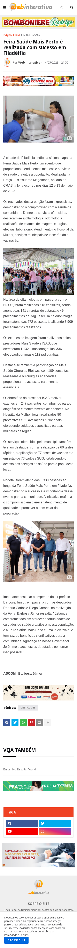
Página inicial (11, 34)
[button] (4, 7)
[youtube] (22, 831)
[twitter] (55, 823)
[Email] (39, 722)
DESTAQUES (31, 34)
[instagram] (55, 831)
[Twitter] (14, 722)
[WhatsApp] (23, 722)
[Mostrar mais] (47, 722)
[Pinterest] (31, 722)
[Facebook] (6, 722)
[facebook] (22, 823)
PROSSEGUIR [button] (16, 940)
